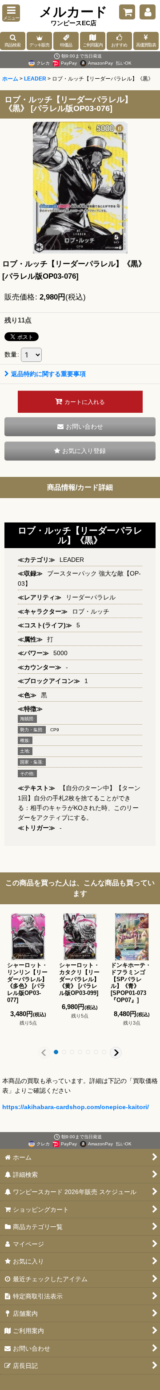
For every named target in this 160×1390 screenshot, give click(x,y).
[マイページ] (148, 11)
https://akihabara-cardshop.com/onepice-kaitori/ (75, 1106)
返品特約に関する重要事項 (48, 373)
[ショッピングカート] (127, 11)
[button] (11, 13)
